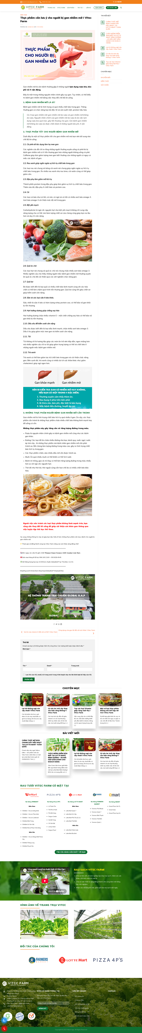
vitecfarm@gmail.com (15, 1006)
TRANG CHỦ (51, 7)
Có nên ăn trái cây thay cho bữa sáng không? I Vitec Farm (113, 55)
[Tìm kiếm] (121, 7)
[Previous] (23, 753)
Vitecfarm (39, 27)
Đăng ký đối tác (80, 1012)
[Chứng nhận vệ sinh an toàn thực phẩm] (31, 1016)
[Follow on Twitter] (117, 2)
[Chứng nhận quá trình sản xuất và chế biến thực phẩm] (19, 1016)
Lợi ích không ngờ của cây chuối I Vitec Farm (113, 48)
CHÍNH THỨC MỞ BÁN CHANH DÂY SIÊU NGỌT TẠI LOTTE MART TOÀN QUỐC (113, 25)
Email (49, 666)
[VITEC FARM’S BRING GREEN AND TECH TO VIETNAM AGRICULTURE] (32, 7)
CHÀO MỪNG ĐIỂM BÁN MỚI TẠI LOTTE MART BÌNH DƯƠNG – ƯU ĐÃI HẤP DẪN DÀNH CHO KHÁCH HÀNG (113, 38)
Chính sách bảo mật (82, 1016)
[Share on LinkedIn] (61, 624)
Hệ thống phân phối (82, 1004)
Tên (24, 666)
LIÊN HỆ (88, 7)
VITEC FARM (61, 7)
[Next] (118, 753)
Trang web (75, 666)
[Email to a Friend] (59, 624)
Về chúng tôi (79, 996)
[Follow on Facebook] (113, 2)
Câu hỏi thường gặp (82, 1008)
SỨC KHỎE (105, 85)
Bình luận (26, 649)
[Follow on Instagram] (115, 2)
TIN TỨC (80, 7)
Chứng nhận (79, 1000)
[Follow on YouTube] (120, 2)
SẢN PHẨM (70, 7)
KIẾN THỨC (23, 15)
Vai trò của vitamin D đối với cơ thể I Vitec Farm (40, 632)
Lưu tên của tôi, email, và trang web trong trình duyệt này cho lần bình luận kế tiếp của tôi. (59, 675)
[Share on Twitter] (56, 624)
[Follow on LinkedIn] (118, 2)
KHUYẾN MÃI (105, 77)
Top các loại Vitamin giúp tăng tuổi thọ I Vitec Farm (113, 63)
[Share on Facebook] (54, 624)
